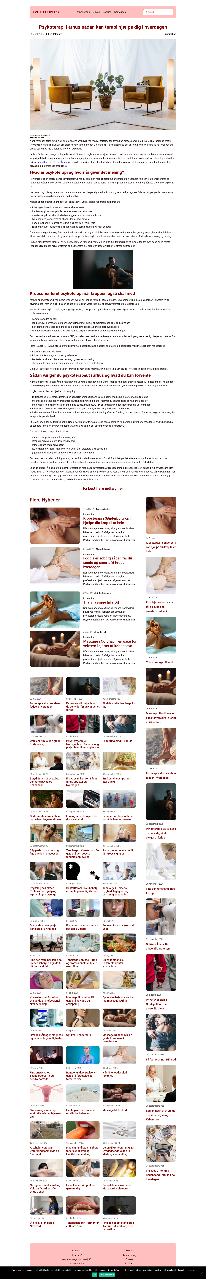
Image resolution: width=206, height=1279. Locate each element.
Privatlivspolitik (107, 1275)
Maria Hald (102, 632)
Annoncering (83, 12)
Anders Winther (103, 509)
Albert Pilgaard (54, 34)
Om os (96, 12)
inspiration (170, 34)
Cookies (107, 12)
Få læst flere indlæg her (103, 488)
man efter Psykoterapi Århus (52, 162)
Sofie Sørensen (104, 593)
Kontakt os (120, 12)
